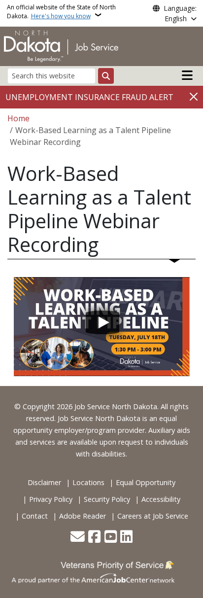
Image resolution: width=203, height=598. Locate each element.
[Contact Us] (77, 537)
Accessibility (160, 499)
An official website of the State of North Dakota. (61, 11)
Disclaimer (44, 482)
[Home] (61, 45)
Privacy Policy (50, 499)
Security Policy (107, 499)
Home (18, 118)
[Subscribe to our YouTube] (110, 537)
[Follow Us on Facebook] (94, 537)
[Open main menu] (187, 75)
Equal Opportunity (145, 482)
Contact (35, 516)
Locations (88, 482)
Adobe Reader (82, 516)
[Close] (194, 96)
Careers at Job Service (152, 516)
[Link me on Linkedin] (126, 537)
